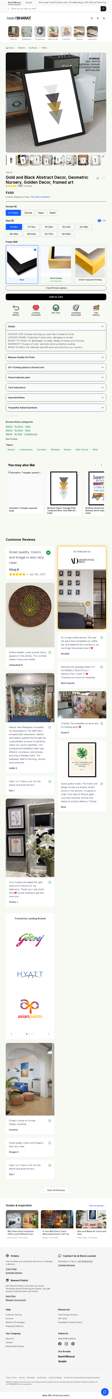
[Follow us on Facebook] (59, 1343)
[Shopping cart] (103, 18)
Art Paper (13, 212)
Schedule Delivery (14, 1273)
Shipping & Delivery (14, 1326)
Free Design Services (68, 1314)
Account (9, 1318)
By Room (33, 48)
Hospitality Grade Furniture (70, 1322)
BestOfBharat (14, 2)
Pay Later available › (41, 197)
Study (27, 430)
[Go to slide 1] (26, 1033)
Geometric (41, 449)
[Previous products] (95, 465)
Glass (41, 212)
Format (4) (11, 206)
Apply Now (11, 1296)
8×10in (14, 227)
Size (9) (10, 220)
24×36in (84, 227)
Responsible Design (15, 1346)
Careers (9, 1342)
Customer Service (14, 1314)
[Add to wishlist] (103, 178)
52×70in (49, 234)
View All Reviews (56, 1190)
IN (99, 221)
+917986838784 (85, 1261)
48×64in (31, 234)
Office (44, 48)
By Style (18, 434)
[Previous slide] (11, 1034)
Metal (52, 212)
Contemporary (30, 434)
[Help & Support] (105, 1392)
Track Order (11, 1269)
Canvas (28, 212)
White (95, 449)
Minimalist (55, 449)
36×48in (14, 234)
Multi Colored (82, 449)
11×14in (31, 227)
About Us (10, 1338)
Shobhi (29, 2)
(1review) (27, 186)
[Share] (97, 178)
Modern (67, 449)
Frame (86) (12, 242)
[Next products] (101, 465)
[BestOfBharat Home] (19, 18)
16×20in (49, 227)
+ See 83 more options (56, 288)
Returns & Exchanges (15, 1322)
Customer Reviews (66, 1265)
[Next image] (101, 102)
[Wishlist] (91, 18)
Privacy (22, 1378)
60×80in (66, 234)
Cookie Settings (55, 1378)
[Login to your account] (97, 18)
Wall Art (21, 48)
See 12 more (11, 439)
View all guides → (97, 1205)
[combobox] (53, 8)
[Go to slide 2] (29, 1033)
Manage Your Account (16, 1300)
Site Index (31, 1378)
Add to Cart (56, 296)
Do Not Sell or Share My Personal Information (82, 1378)
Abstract (11, 449)
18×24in (66, 227)
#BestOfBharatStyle (67, 1338)
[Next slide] (48, 1034)
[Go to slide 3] (31, 1033)
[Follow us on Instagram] (66, 1343)
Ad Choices (42, 1378)
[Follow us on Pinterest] (73, 1343)
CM (104, 221)
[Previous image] (10, 102)
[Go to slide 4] (33, 1033)
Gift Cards (62, 1318)
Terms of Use (11, 1378)
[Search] (103, 8)
